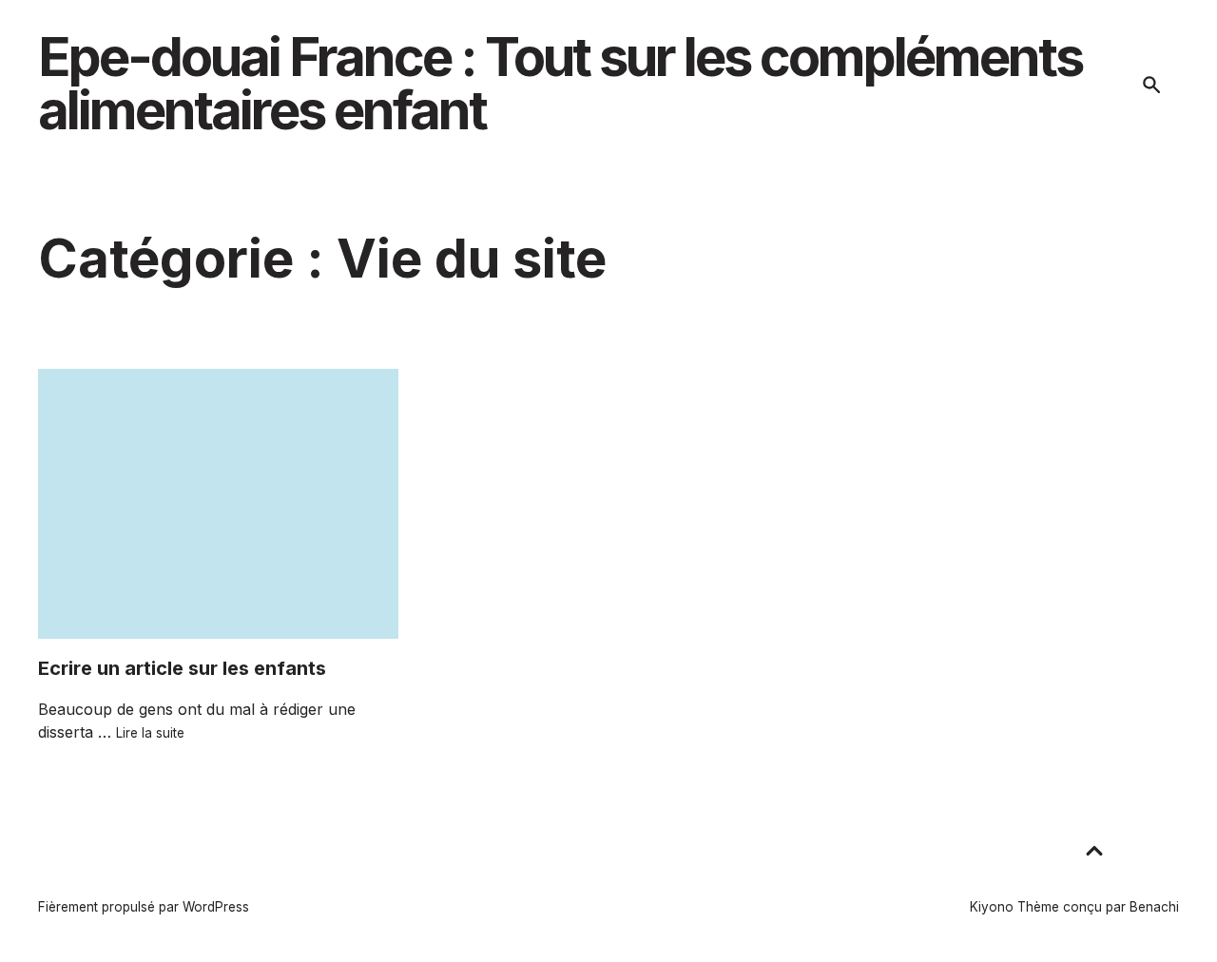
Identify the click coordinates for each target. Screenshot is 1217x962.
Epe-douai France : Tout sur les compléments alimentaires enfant (560, 84)
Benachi (1154, 906)
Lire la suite (150, 733)
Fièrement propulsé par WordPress (143, 906)
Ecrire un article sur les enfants (182, 668)
